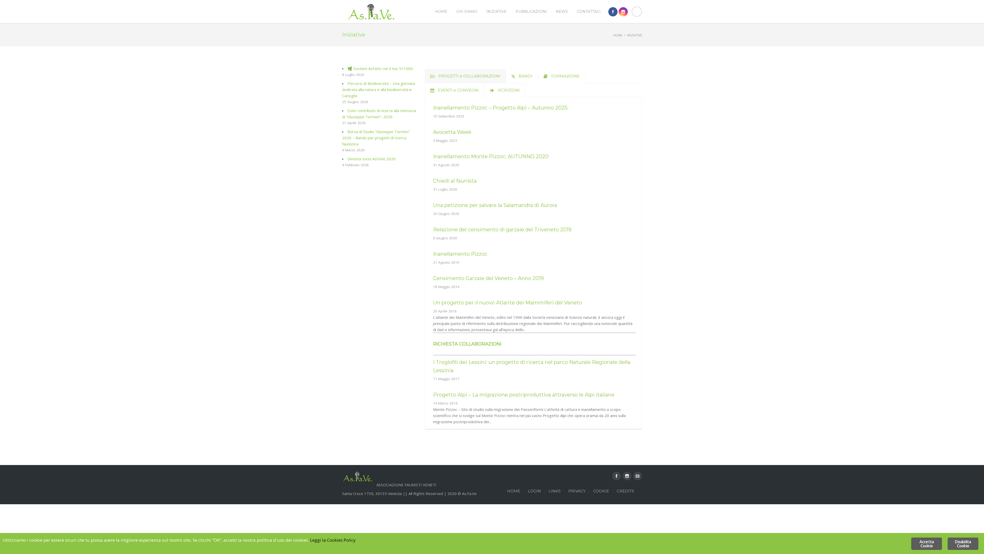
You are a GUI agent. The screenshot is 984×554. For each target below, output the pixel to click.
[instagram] (623, 11)
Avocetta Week (452, 132)
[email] (637, 476)
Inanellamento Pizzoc (460, 254)
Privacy (577, 491)
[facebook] (613, 11)
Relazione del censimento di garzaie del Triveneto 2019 (502, 229)
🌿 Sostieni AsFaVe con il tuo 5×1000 (380, 68)
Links (555, 491)
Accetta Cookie (926, 544)
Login (534, 491)
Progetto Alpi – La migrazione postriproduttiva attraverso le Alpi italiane (523, 395)
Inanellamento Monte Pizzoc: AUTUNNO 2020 (491, 156)
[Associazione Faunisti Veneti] (371, 11)
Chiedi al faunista (455, 181)
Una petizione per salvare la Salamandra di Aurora (495, 205)
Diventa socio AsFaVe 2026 (371, 158)
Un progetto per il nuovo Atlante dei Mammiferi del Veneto (507, 303)
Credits (625, 491)
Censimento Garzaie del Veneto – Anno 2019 (488, 278)
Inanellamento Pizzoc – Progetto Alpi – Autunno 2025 (500, 108)
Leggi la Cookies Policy (333, 540)
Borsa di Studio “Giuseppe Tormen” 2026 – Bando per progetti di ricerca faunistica (376, 137)
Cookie (601, 491)
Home (617, 35)
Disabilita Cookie (963, 544)
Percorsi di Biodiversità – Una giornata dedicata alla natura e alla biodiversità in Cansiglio (378, 89)
